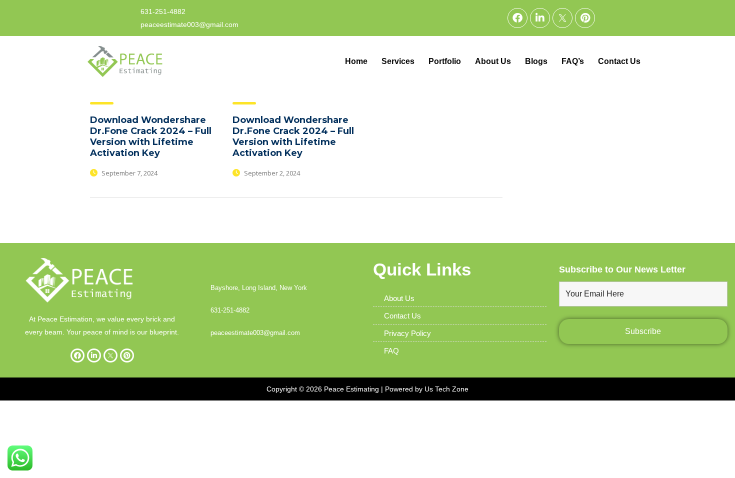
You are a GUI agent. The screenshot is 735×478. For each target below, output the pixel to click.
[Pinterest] (585, 18)
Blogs (536, 61)
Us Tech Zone (446, 389)
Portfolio (444, 61)
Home (356, 61)
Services (398, 61)
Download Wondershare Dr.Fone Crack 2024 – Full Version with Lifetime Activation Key (151, 136)
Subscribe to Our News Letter (622, 269)
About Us (493, 61)
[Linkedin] (540, 18)
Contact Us (619, 61)
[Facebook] (518, 18)
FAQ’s (573, 61)
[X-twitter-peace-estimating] (562, 18)
